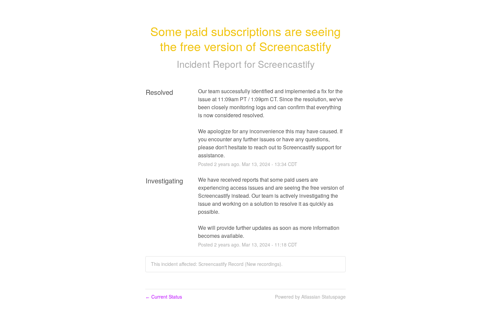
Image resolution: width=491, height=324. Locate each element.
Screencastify (286, 63)
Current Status (163, 296)
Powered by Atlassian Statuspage (310, 296)
